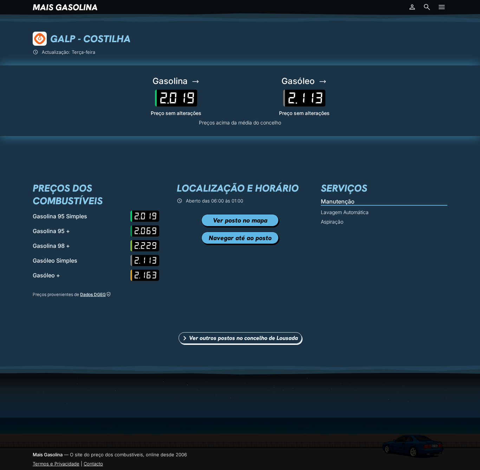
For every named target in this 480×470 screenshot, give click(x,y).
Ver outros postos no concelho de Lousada (243, 338)
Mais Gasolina (65, 7)
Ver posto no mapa (240, 220)
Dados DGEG (93, 294)
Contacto (93, 463)
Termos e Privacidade (56, 463)
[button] (412, 7)
